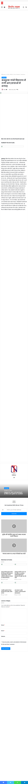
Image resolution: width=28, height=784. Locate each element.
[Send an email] (6, 89)
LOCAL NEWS (9, 74)
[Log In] (4, 7)
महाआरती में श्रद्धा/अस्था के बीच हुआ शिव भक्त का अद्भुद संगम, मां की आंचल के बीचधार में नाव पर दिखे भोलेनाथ (7, 574)
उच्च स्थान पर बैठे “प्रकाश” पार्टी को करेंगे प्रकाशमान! (20, 591)
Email (3, 630)
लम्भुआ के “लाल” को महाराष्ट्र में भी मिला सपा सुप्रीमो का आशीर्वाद (13, 493)
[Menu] (2, 7)
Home (4, 74)
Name (3, 625)
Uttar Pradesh (16, 74)
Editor (5, 89)
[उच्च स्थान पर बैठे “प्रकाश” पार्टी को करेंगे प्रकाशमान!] (21, 585)
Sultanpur (23, 74)
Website (3, 636)
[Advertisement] (14, 25)
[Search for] (26, 7)
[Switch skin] (23, 7)
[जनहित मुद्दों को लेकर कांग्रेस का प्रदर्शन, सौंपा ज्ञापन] (7, 585)
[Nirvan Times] (14, 7)
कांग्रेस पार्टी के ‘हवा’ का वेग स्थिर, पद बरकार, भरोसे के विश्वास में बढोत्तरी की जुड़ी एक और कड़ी (20, 574)
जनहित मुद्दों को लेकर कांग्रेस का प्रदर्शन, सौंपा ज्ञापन (6, 591)
